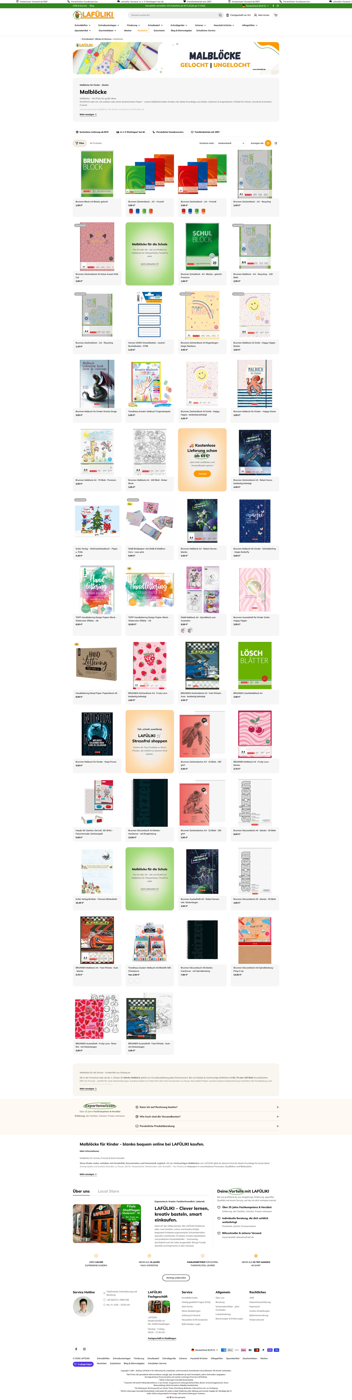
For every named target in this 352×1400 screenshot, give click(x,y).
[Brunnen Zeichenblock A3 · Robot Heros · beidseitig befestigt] (255, 452)
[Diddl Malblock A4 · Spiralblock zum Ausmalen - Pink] (183, 630)
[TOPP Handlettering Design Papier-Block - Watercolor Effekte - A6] (97, 590)
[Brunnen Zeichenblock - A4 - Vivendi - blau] (190, 211)
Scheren (183, 1358)
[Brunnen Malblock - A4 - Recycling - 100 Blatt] (255, 246)
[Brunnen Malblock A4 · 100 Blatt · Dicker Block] (150, 452)
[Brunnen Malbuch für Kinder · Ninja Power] (97, 734)
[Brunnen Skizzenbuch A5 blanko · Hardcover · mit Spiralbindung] (202, 940)
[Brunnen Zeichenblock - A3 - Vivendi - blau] (137, 211)
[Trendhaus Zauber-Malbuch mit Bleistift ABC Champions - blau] (137, 980)
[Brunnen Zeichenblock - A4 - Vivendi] (202, 174)
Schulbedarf (88, 39)
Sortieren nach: (207, 143)
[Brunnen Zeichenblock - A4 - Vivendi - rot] (183, 211)
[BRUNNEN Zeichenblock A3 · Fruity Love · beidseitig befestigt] (150, 665)
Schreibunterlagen (122, 1358)
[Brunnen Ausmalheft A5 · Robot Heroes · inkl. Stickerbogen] (202, 871)
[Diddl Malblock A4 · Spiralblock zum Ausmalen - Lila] (190, 630)
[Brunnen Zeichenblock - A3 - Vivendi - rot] (131, 211)
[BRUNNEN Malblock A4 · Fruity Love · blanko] (255, 734)
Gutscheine (115, 1363)
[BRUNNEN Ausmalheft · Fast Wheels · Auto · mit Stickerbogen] (150, 1016)
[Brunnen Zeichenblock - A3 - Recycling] (255, 174)
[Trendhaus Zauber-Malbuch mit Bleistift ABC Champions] (150, 940)
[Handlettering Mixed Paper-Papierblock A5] (97, 665)
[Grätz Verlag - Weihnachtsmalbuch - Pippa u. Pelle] (97, 521)
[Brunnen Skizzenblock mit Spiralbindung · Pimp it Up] (255, 940)
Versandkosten (178, 1374)
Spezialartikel (232, 1358)
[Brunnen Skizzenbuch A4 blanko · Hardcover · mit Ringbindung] (150, 803)
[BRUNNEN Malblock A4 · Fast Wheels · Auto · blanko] (97, 940)
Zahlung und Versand (200, 1391)
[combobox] (176, 15)
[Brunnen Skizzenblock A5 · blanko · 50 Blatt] (255, 871)
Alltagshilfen (217, 1358)
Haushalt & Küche (198, 1358)
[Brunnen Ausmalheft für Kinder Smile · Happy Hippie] (255, 590)
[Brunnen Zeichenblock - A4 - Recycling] (97, 315)
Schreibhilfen (103, 1358)
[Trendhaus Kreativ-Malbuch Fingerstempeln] (150, 384)
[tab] (81, 1192)
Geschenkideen (250, 1358)
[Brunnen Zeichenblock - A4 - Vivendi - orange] (203, 211)
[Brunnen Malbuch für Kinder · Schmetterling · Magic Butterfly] (255, 521)
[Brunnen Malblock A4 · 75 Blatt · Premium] (97, 452)
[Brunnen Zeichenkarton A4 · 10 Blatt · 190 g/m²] (202, 803)
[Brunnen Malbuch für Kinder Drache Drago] (97, 384)
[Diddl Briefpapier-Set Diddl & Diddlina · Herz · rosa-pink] (150, 521)
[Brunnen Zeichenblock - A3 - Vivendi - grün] (144, 211)
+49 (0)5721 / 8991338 (118, 1299)
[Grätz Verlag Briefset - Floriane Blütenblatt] (97, 871)
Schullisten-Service (157, 1363)
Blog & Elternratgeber (134, 1363)
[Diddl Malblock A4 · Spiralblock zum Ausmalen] (202, 590)
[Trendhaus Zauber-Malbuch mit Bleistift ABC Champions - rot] (131, 980)
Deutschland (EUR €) (256, 6)
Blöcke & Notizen (103, 39)
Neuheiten (102, 1363)
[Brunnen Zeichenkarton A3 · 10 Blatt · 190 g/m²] (202, 734)
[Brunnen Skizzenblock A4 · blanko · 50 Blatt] (255, 803)
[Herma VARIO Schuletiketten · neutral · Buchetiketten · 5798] (150, 315)
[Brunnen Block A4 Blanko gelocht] (97, 174)
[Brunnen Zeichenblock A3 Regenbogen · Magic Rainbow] (202, 315)
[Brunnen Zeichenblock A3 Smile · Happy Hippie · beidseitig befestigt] (202, 384)
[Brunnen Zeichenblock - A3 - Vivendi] (150, 174)
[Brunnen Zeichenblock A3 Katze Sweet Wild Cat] (97, 246)
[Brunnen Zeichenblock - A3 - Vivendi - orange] (151, 211)
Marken (264, 1358)
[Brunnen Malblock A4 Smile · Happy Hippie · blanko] (255, 315)
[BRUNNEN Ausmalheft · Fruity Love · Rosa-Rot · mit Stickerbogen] (97, 1016)
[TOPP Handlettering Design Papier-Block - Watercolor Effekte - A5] (150, 590)
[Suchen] (220, 15)
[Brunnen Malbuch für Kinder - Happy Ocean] (255, 384)
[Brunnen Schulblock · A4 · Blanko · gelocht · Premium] (202, 246)
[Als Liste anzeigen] (276, 143)
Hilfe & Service (80, 5)
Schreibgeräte (169, 1358)
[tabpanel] (141, 1223)
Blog (92, 5)
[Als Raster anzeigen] (268, 143)
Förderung (139, 1358)
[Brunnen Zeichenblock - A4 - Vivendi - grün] (197, 211)
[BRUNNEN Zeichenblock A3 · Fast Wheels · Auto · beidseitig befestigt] (202, 665)
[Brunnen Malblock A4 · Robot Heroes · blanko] (202, 521)
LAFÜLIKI (85, 1358)
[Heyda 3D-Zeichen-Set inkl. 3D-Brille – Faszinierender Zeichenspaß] (97, 803)
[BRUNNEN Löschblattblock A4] (255, 665)
